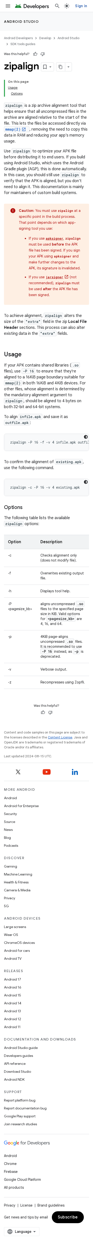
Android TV (13, 958)
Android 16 (12, 987)
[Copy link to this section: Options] (27, 508)
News (8, 829)
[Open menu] (8, 6)
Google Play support (19, 1116)
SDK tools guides (22, 44)
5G (6, 906)
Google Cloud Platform (22, 1179)
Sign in (81, 6)
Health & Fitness (16, 882)
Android (10, 798)
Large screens (15, 927)
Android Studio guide (21, 1047)
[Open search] (57, 6)
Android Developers (18, 38)
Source (9, 821)
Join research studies (20, 1124)
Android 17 (12, 979)
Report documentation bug (25, 1108)
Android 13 (12, 1011)
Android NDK (14, 1079)
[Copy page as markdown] (60, 67)
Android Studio (21, 21)
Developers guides (18, 1055)
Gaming (10, 866)
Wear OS (11, 934)
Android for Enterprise (21, 806)
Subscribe (68, 1217)
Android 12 (12, 1019)
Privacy (9, 898)
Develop (45, 38)
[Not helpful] (42, 54)
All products (14, 1187)
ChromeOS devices (19, 942)
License (26, 1205)
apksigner (54, 238)
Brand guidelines (50, 1205)
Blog (7, 837)
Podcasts (11, 845)
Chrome (10, 1163)
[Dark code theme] (86, 437)
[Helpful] (35, 54)
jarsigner (54, 277)
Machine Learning (18, 874)
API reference (15, 1063)
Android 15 (12, 995)
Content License (60, 737)
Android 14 (12, 1003)
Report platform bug (19, 1100)
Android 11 (12, 1027)
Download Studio (17, 1071)
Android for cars (17, 950)
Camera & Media (17, 890)
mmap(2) (13, 129)
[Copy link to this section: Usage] (26, 355)
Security (10, 814)
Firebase (11, 1171)
